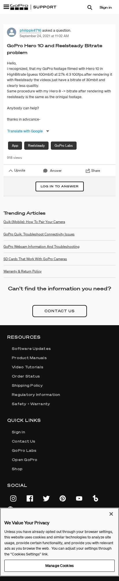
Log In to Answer (60, 186)
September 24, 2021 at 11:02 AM (44, 35)
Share (95, 170)
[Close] (111, 514)
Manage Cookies (59, 565)
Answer (56, 170)
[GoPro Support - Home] (33, 7)
